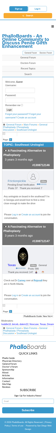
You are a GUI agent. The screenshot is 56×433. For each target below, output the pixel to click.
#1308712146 (41, 165)
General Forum (31, 53)
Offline (43, 181)
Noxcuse (34, 324)
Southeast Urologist (27, 130)
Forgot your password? (17, 114)
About (5, 372)
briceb (15, 324)
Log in (15, 214)
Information (8, 378)
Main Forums (30, 124)
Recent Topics (28, 68)
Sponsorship (8, 369)
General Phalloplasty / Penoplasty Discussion (25, 127)
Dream (50, 324)
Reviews (6, 386)
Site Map (6, 384)
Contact (6, 381)
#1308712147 (41, 241)
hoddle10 (6, 324)
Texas (12, 265)
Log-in (37, 9)
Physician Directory (12, 360)
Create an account (26, 117)
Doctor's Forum (10, 366)
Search (28, 74)
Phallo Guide (8, 358)
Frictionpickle (17, 181)
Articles (6, 375)
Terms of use (17, 425)
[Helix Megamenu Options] (52, 26)
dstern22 (24, 324)
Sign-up (18, 9)
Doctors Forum (46, 53)
